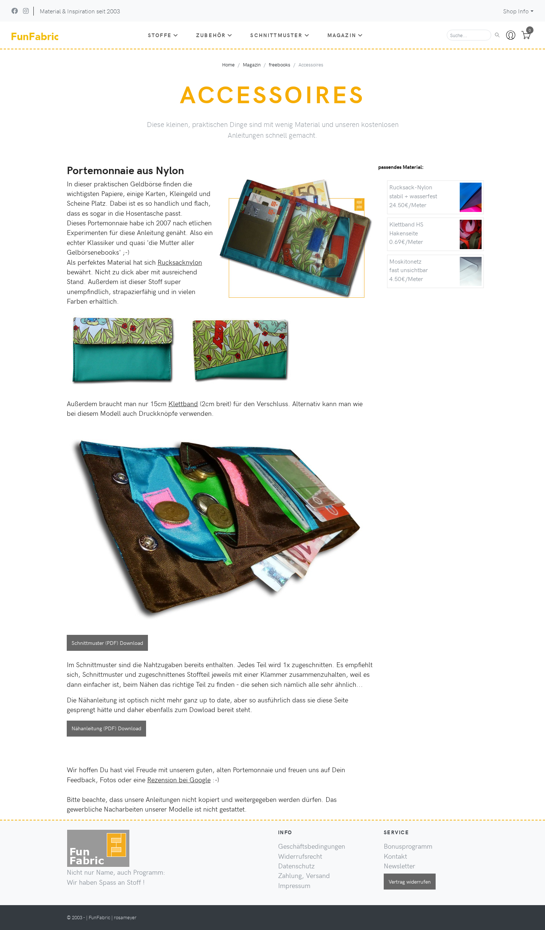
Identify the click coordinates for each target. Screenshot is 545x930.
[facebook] (14, 10)
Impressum (294, 885)
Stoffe (160, 35)
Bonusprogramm (408, 846)
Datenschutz (296, 865)
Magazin (341, 35)
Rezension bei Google (179, 779)
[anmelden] (510, 35)
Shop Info (516, 11)
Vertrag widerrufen (410, 881)
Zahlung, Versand (304, 875)
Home (228, 64)
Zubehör (211, 35)
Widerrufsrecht (300, 856)
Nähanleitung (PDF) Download (106, 728)
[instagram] (26, 10)
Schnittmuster (276, 35)
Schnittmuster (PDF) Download (107, 642)
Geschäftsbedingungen (311, 846)
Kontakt (395, 856)
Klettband (183, 403)
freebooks (279, 64)
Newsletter (399, 865)
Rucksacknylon (180, 262)
